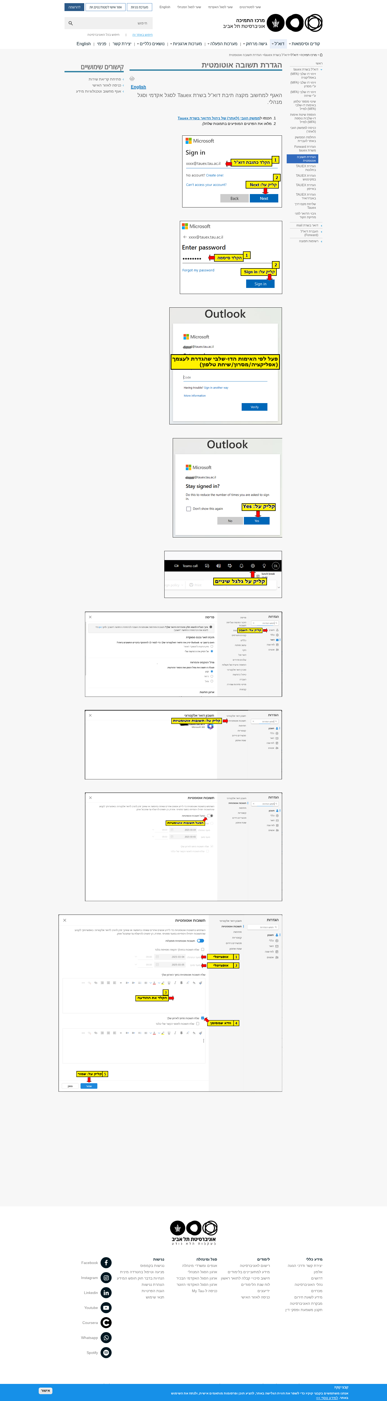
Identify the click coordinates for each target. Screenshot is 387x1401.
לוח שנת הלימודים (255, 1284)
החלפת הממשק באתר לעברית (305, 139)
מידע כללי (314, 1259)
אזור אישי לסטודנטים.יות (106, 7)
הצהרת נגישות (153, 1284)
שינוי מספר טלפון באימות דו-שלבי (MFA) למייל (305, 105)
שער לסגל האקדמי (220, 7)
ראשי (319, 63)
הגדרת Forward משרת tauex (305, 148)
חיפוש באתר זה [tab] (142, 35)
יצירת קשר (122, 44)
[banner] (193, 24)
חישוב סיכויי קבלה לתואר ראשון (245, 1278)
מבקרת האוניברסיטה (306, 1303)
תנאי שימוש (155, 1297)
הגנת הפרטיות (153, 1291)
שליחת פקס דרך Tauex (305, 206)
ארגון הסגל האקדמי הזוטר (197, 1284)
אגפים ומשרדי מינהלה (199, 1265)
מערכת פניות (139, 7)
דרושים (316, 1278)
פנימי (101, 44)
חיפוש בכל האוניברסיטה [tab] (103, 35)
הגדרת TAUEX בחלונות (306, 168)
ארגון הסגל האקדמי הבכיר (196, 1278)
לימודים (263, 1259)
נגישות (158, 1259)
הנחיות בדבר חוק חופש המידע (140, 1278)
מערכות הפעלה (223, 44)
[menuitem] (250, 7)
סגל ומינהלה (206, 1259)
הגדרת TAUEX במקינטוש (306, 177)
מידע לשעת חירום (308, 1297)
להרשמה (74, 7)
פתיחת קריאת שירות (105, 79)
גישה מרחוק (256, 44)
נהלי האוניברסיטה (308, 1284)
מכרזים (316, 1291)
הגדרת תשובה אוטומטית (306, 159)
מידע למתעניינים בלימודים (249, 1272)
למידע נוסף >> (327, 1398)
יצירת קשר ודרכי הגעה (305, 1265)
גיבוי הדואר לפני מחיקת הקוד (305, 215)
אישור (45, 1391)
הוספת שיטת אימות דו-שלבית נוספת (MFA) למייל (303, 118)
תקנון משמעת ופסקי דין (303, 1310)
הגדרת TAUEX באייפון (306, 187)
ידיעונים (263, 1291)
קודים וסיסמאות (306, 44)
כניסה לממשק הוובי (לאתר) (303, 129)
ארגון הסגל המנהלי (202, 1272)
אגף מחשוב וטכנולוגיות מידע (98, 91)
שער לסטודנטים (250, 7)
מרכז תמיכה (321, 54)
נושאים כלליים (152, 44)
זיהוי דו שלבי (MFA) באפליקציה (303, 75)
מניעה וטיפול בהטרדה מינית (142, 1272)
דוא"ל (279, 44)
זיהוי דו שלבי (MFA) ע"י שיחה (303, 94)
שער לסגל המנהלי (189, 7)
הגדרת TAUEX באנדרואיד (306, 196)
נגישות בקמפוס (152, 1265)
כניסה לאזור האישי (106, 85)
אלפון (318, 1272)
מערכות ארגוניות (187, 44)
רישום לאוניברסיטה (255, 1265)
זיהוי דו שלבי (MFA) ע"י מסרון (303, 84)
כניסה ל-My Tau (204, 1291)
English (165, 7)
